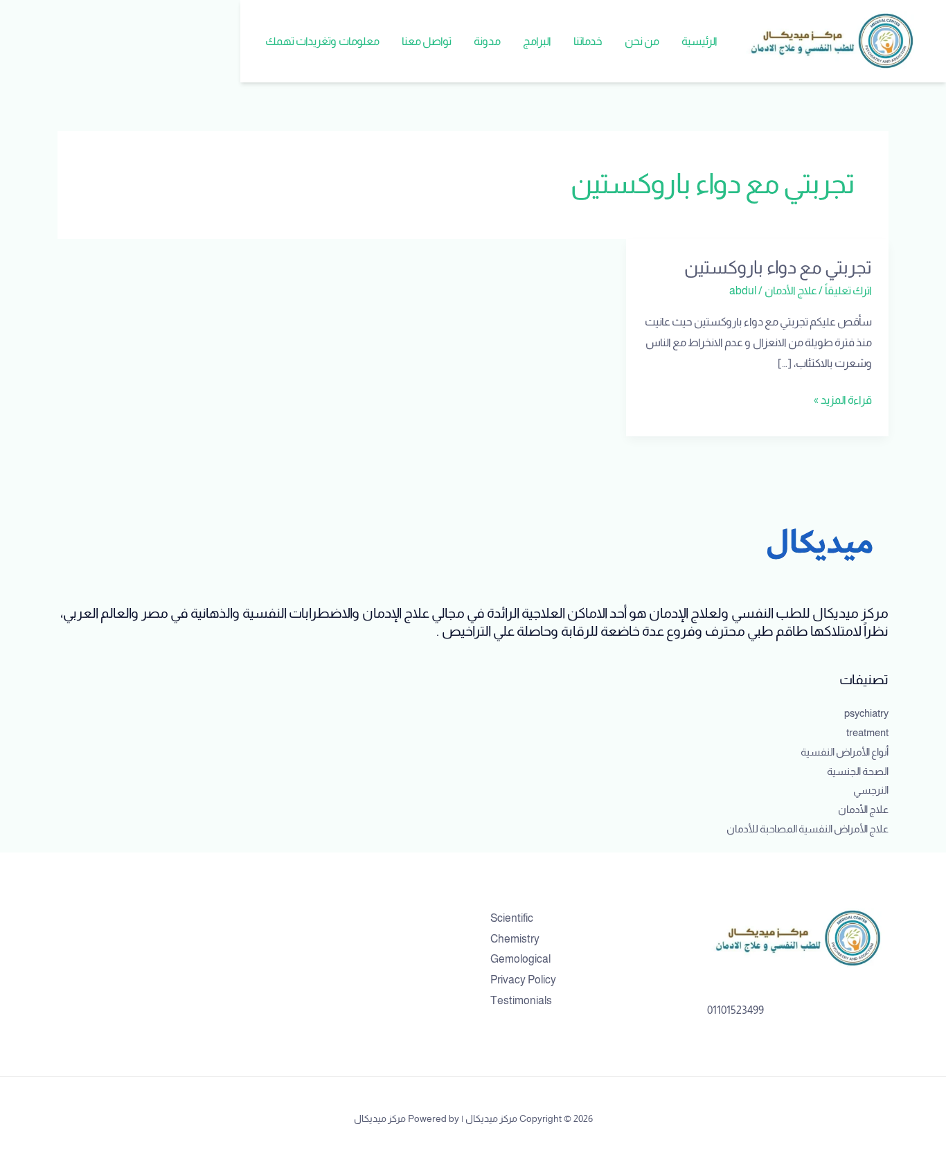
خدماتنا (588, 41)
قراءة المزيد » (843, 398)
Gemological (520, 959)
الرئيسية (699, 41)
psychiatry (866, 713)
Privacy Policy (523, 979)
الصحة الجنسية (858, 771)
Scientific (511, 918)
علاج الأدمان (791, 290)
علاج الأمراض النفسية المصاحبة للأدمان (807, 829)
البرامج (537, 41)
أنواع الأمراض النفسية (845, 752)
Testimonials (521, 1000)
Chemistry (514, 939)
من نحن (642, 41)
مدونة (487, 41)
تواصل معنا (427, 41)
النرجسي (871, 790)
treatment (867, 732)
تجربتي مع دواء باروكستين (778, 267)
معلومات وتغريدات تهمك (322, 41)
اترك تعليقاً (848, 290)
